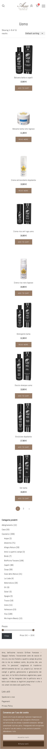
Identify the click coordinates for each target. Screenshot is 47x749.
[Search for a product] (3, 6)
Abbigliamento (7, 525)
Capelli (7, 565)
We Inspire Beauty (11, 618)
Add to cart (23, 88)
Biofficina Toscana (11, 560)
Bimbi (6, 556)
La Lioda (7, 578)
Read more (23, 139)
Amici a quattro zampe (13, 552)
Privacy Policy (7, 706)
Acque (6, 538)
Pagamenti (6, 701)
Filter (7, 636)
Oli (5, 587)
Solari (6, 591)
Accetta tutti (23, 737)
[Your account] (31, 6)
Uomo (6, 605)
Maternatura (9, 583)
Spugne (7, 596)
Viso (5, 614)
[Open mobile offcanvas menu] (43, 6)
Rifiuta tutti (23, 744)
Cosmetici (6, 534)
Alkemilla (7, 543)
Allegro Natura (9, 547)
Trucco (6, 600)
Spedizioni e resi (8, 697)
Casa (4, 529)
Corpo (6, 569)
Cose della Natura (11, 574)
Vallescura (8, 609)
